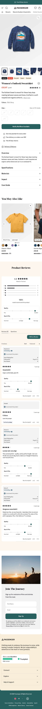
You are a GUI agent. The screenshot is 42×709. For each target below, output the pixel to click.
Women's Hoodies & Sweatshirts (22, 12)
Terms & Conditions (9, 703)
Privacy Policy (18, 703)
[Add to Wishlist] (38, 83)
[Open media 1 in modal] (38, 18)
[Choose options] (30, 205)
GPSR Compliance (13, 705)
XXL (5, 118)
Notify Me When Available (21, 126)
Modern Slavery (21, 705)
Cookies (24, 703)
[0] (35, 8)
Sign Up (21, 616)
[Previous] (4, 224)
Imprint (35, 703)
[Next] (30, 224)
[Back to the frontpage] (2, 12)
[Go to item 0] (5, 71)
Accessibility (30, 703)
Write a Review (34, 337)
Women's (8, 12)
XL (30, 112)
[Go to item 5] (33, 71)
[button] (35, 88)
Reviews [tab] (5, 332)
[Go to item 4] (26, 71)
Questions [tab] (14, 332)
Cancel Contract (29, 705)
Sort (25, 343)
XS (4, 112)
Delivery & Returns (10, 146)
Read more (27, 98)
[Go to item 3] (19, 71)
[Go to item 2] (12, 71)
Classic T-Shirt (6, 248)
